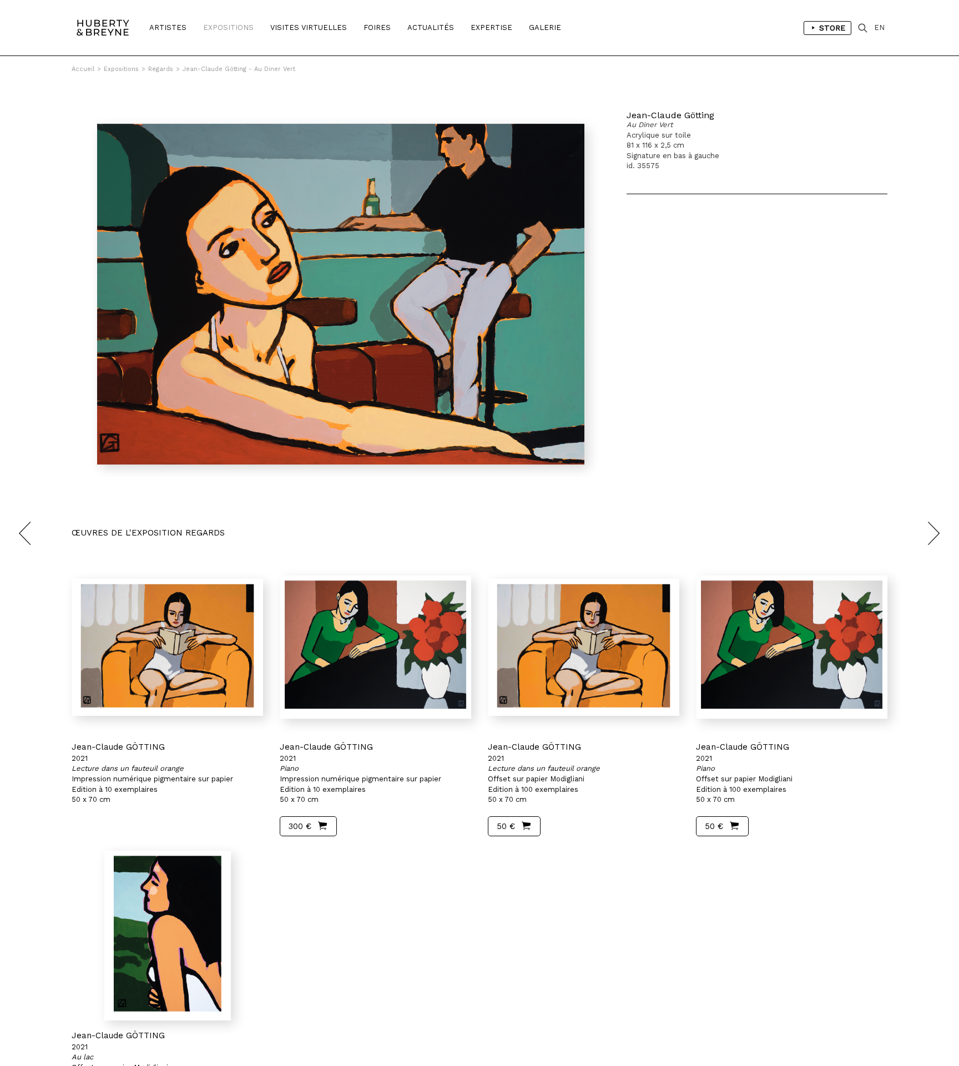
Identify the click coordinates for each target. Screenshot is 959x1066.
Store (832, 27)
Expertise (491, 27)
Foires (377, 27)
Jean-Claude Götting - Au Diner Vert (239, 69)
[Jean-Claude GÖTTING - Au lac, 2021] (167, 935)
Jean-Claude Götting (670, 115)
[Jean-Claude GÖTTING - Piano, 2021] (375, 647)
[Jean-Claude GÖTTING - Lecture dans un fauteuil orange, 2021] (167, 647)
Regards (160, 69)
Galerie (545, 27)
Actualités (430, 27)
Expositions (228, 27)
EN (879, 27)
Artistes (167, 27)
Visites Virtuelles (308, 27)
